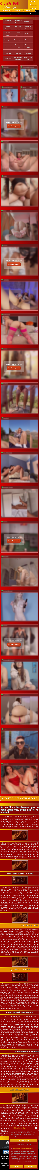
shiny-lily (5, 67)
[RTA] (29, 1144)
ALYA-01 (5, 384)
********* (5, 107)
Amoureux (29, 10)
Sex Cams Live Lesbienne (18, 58)
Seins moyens (18, 40)
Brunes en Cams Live (18, 52)
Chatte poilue (8, 40)
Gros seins (28, 40)
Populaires (6, 10)
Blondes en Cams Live (8, 52)
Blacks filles (8, 58)
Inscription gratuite (13, 126)
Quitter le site (20, 1144)
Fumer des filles (18, 46)
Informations (4, 1163)
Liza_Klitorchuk (7, 453)
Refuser (17, 1166)
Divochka (5, 556)
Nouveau (17, 10)
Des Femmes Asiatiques (18, 22)
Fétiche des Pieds (28, 46)
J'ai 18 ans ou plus (23, 1140)
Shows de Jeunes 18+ (28, 28)
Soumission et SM (28, 58)
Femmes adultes (18, 34)
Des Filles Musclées (18, 28)
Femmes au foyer (8, 22)
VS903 (5, 176)
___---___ (5, 729)
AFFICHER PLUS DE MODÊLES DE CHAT (19, 798)
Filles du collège (8, 34)
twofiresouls (6, 314)
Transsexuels (33, 5)
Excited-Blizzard (7, 87)
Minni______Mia (27, 87)
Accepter (30, 1166)
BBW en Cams (28, 21)
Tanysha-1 (6, 418)
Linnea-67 (6, 142)
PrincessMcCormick (28, 67)
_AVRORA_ (6, 280)
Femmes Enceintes (8, 28)
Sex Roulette (33, 8)
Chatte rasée (28, 34)
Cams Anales (8, 46)
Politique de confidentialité (24, 1161)
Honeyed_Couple (8, 487)
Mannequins (5, 1165)
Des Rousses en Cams (28, 52)
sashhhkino (6, 695)
